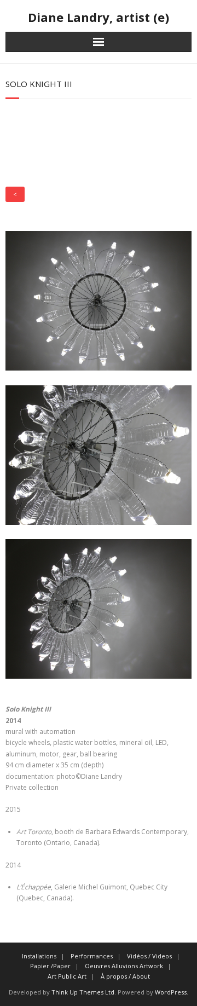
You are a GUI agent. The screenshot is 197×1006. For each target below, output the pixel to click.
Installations (39, 956)
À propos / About (125, 976)
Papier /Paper (50, 966)
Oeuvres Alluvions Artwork (124, 966)
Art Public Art (67, 976)
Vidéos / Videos (149, 956)
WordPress (171, 992)
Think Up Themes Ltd (82, 992)
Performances (92, 956)
